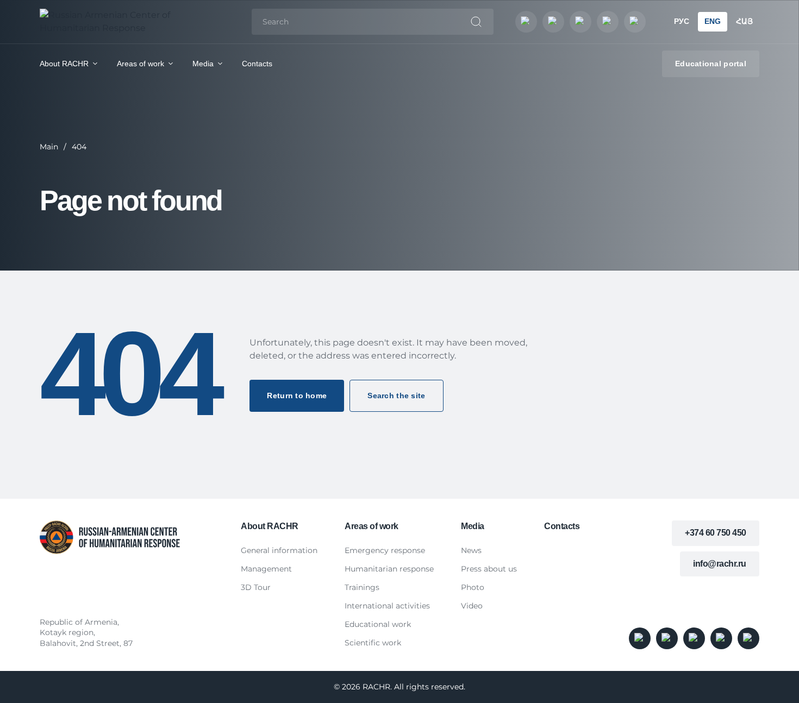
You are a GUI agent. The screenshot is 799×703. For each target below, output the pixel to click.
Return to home (297, 395)
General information (279, 550)
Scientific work (373, 643)
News (471, 550)
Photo (472, 587)
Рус (681, 21)
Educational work (378, 624)
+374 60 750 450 (715, 532)
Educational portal (710, 63)
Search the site (396, 395)
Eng (712, 21)
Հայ (744, 21)
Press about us (489, 569)
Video (472, 606)
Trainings (362, 587)
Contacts (257, 63)
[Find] (476, 21)
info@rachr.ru (719, 563)
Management (266, 569)
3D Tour (256, 587)
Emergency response (385, 550)
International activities (387, 606)
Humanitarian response (389, 569)
